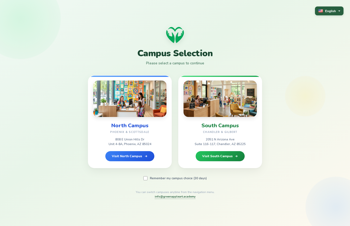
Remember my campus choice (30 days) (178, 178)
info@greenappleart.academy (175, 196)
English (330, 11)
